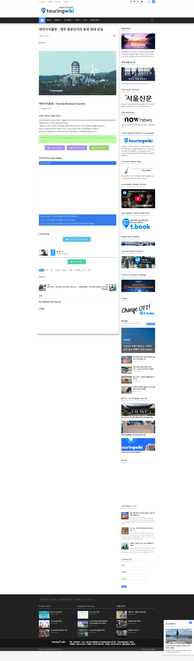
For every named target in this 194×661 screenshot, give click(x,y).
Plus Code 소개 (94, 612)
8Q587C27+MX (46, 108)
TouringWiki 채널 (56, 621)
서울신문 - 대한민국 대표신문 (137, 612)
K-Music (64, 270)
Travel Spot (94, 20)
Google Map (66, 1)
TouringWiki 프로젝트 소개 (59, 630)
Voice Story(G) (56, 148)
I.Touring (57, 270)
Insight (57, 20)
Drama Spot (43, 599)
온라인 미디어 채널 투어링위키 (131, 452)
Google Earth (100, 148)
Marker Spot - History (65, 599)
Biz (85, 20)
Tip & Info (67, 20)
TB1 (84, 270)
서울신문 (50, 1)
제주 (51, 270)
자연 (47, 270)
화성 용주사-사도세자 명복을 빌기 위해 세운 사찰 (137, 417)
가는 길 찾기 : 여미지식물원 (78, 239)
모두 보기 (151, 324)
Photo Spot (53, 599)
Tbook (89, 270)
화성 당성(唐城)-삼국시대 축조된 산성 (133, 435)
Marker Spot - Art (89, 599)
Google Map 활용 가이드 (97, 630)
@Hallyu (127, 340)
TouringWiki (42, 1)
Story (77, 20)
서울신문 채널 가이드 (134, 621)
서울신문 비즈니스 (133, 630)
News (48, 20)
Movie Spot (78, 270)
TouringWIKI (151, 649)
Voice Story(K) (78, 148)
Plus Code (58, 1)
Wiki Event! (78, 262)
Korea (70, 270)
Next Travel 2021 (56, 612)
